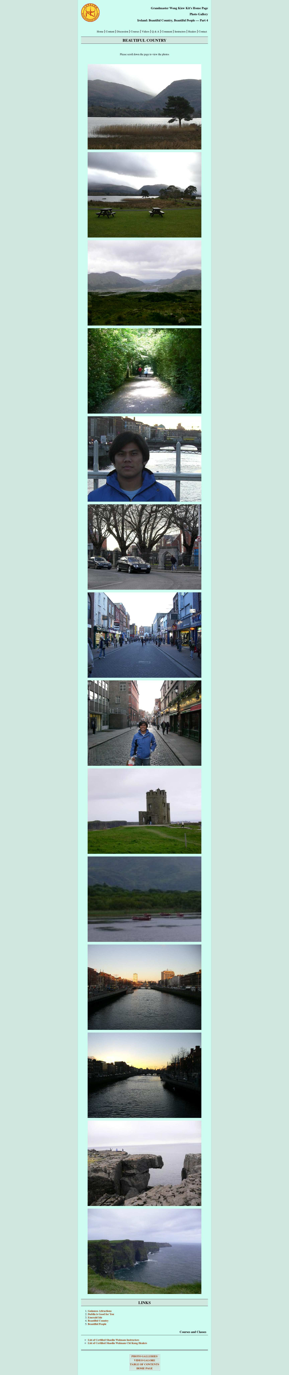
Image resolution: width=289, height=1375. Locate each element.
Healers (192, 31)
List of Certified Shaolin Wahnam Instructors (113, 1340)
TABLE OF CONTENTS (144, 1364)
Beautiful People (97, 1324)
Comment (167, 31)
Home (100, 31)
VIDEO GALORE (144, 1360)
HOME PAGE (144, 1368)
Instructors (180, 31)
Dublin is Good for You (101, 1314)
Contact (203, 31)
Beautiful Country (98, 1320)
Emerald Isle (95, 1317)
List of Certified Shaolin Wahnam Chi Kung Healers (117, 1343)
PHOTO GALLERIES (144, 1356)
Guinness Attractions (100, 1311)
